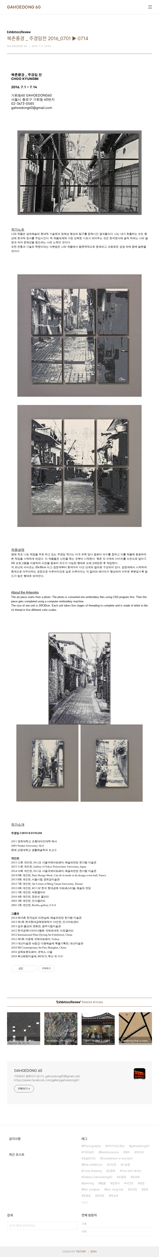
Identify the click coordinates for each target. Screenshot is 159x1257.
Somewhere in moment (117, 1158)
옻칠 (142, 1183)
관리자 (93, 1251)
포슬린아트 (89, 1158)
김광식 (116, 1183)
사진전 (129, 1183)
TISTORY (81, 1251)
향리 (127, 1152)
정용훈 (87, 1195)
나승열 (126, 1164)
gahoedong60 (140, 1146)
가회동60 (88, 1152)
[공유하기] (26, 968)
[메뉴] (150, 7)
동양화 (136, 1177)
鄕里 (103, 1183)
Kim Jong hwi (114, 1189)
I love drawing (92, 1171)
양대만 (100, 1195)
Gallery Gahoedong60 (97, 1177)
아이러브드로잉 (115, 1146)
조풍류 (122, 1177)
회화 (145, 1189)
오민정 (112, 1164)
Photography (92, 1146)
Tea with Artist (131, 1171)
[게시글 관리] (32, 968)
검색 (73, 1225)
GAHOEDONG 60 (24, 7)
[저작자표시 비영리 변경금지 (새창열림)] (60, 968)
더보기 (85, 1202)
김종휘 (111, 1171)
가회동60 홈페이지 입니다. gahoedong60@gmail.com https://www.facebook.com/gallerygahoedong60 (47, 1078)
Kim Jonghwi (91, 1189)
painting (88, 1183)
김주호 (133, 1189)
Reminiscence (109, 1152)
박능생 (114, 1195)
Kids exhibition (92, 1164)
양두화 (140, 1152)
